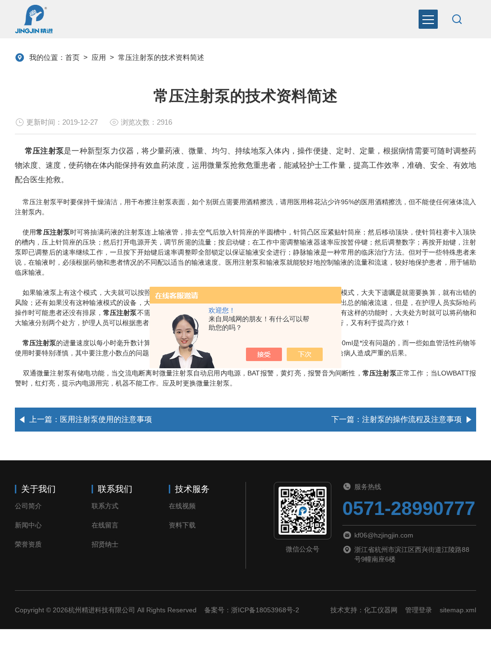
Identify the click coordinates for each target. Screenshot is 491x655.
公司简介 (28, 506)
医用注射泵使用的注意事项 (106, 419)
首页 (72, 57)
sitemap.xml (458, 610)
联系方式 (105, 506)
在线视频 (182, 506)
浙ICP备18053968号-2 (265, 610)
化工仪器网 (380, 610)
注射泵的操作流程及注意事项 (412, 419)
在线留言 (105, 525)
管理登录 (418, 610)
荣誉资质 (28, 544)
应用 (99, 57)
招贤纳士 (105, 544)
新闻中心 (28, 525)
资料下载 (182, 525)
